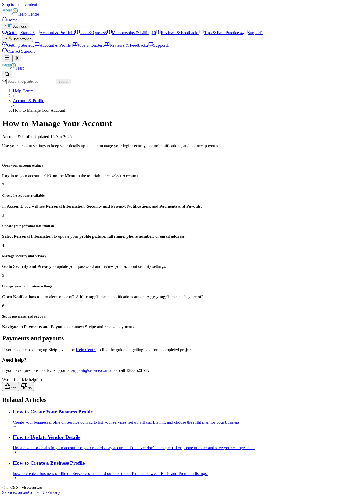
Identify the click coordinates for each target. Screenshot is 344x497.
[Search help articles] (7, 74)
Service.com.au (15, 492)
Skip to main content (19, 4)
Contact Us (37, 492)
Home (12, 20)
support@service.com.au (92, 370)
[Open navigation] (7, 58)
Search (63, 82)
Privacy (53, 492)
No (29, 388)
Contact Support (21, 51)
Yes (14, 388)
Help (20, 68)
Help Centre (28, 14)
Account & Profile (28, 100)
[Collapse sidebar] (17, 58)
